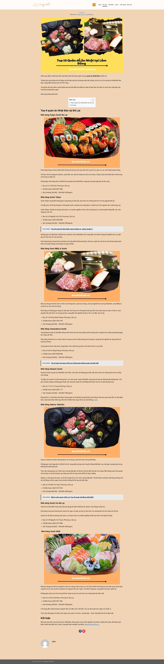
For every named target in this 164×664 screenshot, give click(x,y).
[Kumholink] (41, 4)
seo (92, 14)
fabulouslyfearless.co (92, 624)
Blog (100, 4)
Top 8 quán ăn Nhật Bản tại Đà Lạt (82, 103)
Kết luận (73, 105)
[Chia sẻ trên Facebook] (80, 631)
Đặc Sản (129, 4)
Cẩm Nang (123, 4)
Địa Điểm (111, 4)
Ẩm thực (104, 4)
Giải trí (117, 4)
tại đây (95, 400)
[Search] (94, 4)
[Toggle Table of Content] (92, 100)
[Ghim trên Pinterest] (83, 631)
